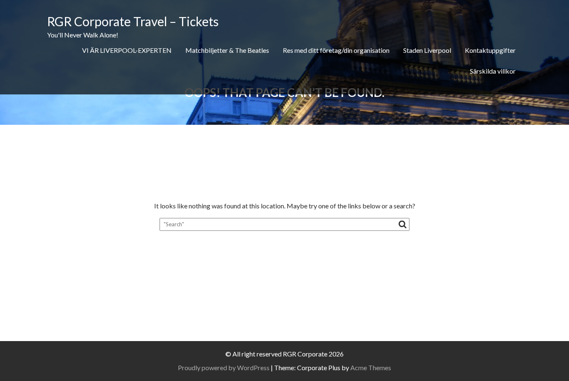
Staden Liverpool (427, 50)
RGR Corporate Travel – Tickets (133, 21)
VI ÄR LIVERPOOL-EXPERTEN (127, 50)
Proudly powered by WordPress (224, 367)
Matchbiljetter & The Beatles (227, 50)
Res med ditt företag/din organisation (336, 50)
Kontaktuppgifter (490, 50)
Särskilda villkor (493, 71)
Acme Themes (370, 367)
